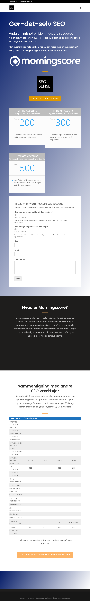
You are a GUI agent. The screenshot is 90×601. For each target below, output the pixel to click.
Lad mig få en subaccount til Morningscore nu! (45, 555)
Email (17, 250)
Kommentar (19, 259)
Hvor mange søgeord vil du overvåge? (31, 226)
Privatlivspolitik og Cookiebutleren (56, 598)
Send (18, 279)
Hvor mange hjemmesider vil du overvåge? (33, 212)
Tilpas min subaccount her (45, 98)
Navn (17, 241)
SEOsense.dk (33, 598)
